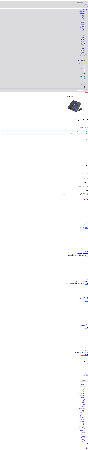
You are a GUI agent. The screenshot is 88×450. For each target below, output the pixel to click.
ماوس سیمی (82, 17)
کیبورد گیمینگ (82, 10)
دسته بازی (83, 405)
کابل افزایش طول (82, 29)
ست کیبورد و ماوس (81, 13)
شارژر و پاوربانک (83, 50)
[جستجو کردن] (87, 3)
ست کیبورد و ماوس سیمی (78, 254)
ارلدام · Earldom (81, 55)
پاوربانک (83, 52)
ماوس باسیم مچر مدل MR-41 (84, 298)
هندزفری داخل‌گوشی (81, 20)
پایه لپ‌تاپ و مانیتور (81, 415)
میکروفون (83, 35)
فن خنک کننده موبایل (81, 418)
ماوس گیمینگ (82, 391)
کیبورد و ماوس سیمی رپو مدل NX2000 (82, 253)
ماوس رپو (83, 16)
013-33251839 (86, 374)
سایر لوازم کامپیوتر (82, 38)
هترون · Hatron (81, 79)
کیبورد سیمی (82, 385)
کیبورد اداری (82, 387)
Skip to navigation (81, 0)
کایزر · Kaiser (81, 84)
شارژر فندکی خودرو (81, 53)
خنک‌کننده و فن (82, 40)
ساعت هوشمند (82, 46)
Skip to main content (86, 0)
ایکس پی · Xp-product (80, 60)
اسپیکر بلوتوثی (82, 23)
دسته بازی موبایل (82, 406)
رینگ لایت (83, 36)
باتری (83, 49)
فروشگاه (87, 89)
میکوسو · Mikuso (83, 437)
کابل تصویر (82, 400)
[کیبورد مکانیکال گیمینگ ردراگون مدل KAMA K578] (83, 267)
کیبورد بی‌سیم (82, 12)
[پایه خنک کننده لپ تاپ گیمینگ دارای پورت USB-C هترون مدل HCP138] (83, 338)
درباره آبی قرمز (86, 363)
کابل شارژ (83, 26)
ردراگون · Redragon (83, 434)
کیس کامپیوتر (82, 41)
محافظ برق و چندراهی (81, 42)
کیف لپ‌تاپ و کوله (82, 413)
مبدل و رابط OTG (82, 27)
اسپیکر (84, 396)
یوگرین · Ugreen (81, 87)
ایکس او (82, 58)
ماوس (84, 14)
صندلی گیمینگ (82, 33)
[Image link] (77, 156)
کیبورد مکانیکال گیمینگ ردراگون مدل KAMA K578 (81, 281)
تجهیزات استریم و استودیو (82, 408)
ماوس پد (83, 18)
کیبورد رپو (71, 254)
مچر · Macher (81, 76)
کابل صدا (83, 28)
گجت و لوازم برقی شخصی (82, 420)
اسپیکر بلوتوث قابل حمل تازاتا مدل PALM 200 (81, 225)
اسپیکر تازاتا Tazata (82, 24)
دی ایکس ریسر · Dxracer (80, 68)
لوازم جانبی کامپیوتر (83, 411)
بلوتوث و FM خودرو (81, 419)
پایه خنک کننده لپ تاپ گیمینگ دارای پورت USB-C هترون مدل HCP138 (78, 352)
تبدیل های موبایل (82, 417)
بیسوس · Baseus (81, 63)
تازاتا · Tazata (81, 65)
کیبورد (73, 254)
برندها (87, 254)
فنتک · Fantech (83, 436)
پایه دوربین (82, 37)
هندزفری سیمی (82, 22)
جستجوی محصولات (85, 90)
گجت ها (83, 48)
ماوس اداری (82, 15)
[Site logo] (85, 7)
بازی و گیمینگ (83, 404)
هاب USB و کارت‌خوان (81, 402)
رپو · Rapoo (82, 71)
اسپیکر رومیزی (82, 398)
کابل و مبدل (84, 25)
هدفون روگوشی (82, 395)
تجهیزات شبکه (82, 39)
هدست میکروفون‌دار (81, 393)
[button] (86, 250)
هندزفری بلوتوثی (82, 394)
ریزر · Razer (81, 73)
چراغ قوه (83, 422)
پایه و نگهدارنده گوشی (81, 44)
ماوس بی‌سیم (82, 389)
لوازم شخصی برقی (82, 421)
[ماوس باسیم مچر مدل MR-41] (83, 295)
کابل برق (83, 30)
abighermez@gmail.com (85, 375)
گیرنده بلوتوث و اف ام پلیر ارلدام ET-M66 (82, 325)
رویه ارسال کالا (86, 358)
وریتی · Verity (81, 81)
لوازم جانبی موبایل (83, 43)
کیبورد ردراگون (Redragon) (81, 11)
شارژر (83, 51)
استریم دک (82, 409)
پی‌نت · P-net (83, 439)
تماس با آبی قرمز (86, 364)
